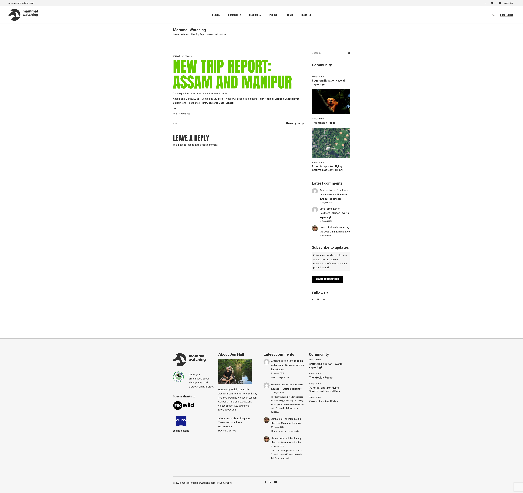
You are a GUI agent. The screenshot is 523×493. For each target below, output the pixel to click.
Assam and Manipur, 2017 (187, 99)
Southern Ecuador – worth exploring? (329, 82)
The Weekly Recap (323, 123)
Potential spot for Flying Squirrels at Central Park (327, 168)
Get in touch (225, 426)
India (175, 124)
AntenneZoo (326, 190)
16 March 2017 (178, 56)
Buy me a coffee (227, 430)
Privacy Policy (224, 483)
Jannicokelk (326, 227)
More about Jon (227, 409)
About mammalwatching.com (234, 418)
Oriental (184, 34)
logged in (192, 145)
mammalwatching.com (203, 483)
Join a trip (508, 2)
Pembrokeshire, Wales (323, 401)
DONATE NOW (506, 15)
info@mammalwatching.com (21, 2)
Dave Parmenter (328, 209)
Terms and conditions (230, 422)
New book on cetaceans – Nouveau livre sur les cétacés (334, 194)
